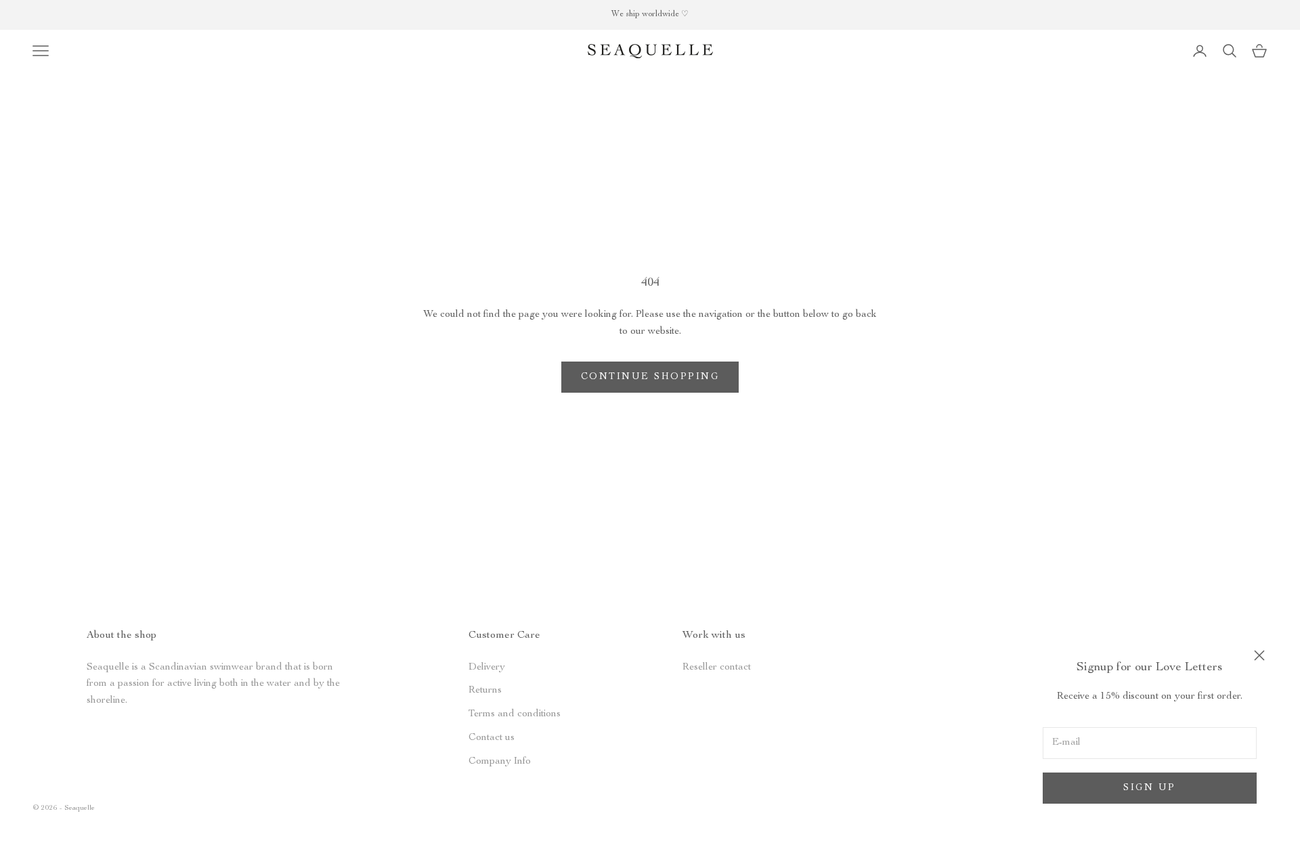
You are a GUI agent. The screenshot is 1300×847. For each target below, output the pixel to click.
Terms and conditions (515, 714)
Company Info (500, 761)
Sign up (1149, 788)
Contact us (492, 738)
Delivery (487, 667)
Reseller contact (716, 667)
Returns (485, 690)
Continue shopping (650, 377)
